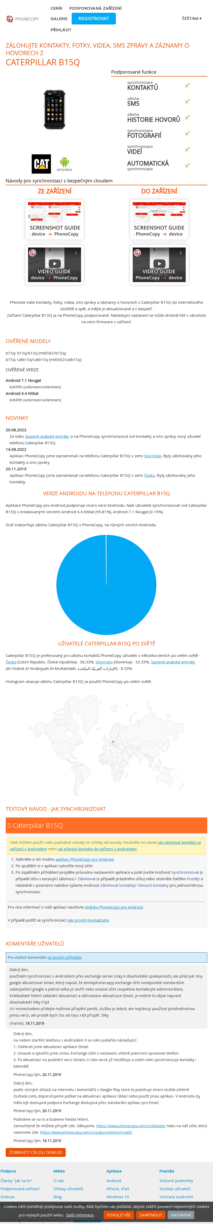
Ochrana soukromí (176, 1196)
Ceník (57, 8)
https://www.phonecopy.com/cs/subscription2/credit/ (86, 1132)
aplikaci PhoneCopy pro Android (85, 859)
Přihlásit (61, 29)
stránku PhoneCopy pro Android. (114, 907)
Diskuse (8, 1196)
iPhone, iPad (117, 1188)
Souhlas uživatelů (175, 1188)
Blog (58, 1196)
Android (113, 1180)
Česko (149, 475)
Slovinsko (152, 455)
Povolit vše (119, 1214)
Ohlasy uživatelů (68, 1188)
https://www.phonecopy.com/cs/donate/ (130, 1126)
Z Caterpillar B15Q (54, 219)
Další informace (80, 1215)
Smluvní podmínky (176, 1180)
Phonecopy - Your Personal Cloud (22, 19)
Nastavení (181, 1214)
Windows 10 (117, 1196)
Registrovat (93, 18)
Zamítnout (150, 1214)
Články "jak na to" (16, 1180)
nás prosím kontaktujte (88, 920)
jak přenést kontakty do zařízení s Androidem (97, 849)
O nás (59, 1180)
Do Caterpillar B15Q (159, 219)
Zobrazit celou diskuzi (35, 1152)
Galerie (59, 18)
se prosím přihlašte (64, 957)
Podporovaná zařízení (95, 8)
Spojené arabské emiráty (47, 436)
